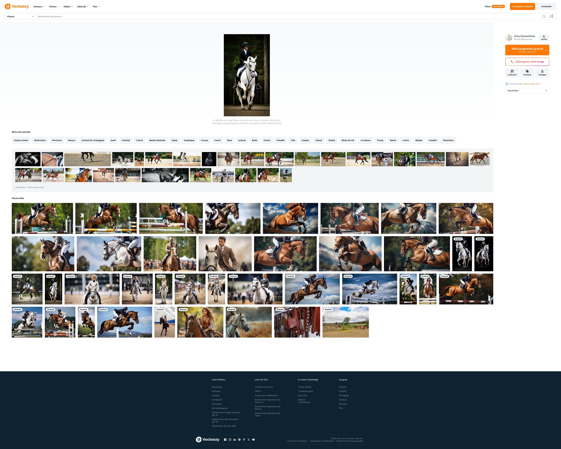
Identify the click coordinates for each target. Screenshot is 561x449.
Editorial (81, 6)
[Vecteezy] (17, 6)
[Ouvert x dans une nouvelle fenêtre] (249, 439)
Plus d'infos (513, 90)
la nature (366, 140)
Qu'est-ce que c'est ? (532, 84)
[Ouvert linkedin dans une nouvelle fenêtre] (234, 439)
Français (343, 404)
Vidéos (67, 6)
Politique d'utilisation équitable (349, 440)
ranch (393, 140)
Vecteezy (216, 391)
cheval (318, 140)
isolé (113, 140)
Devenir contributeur (304, 401)
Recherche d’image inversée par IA (226, 413)
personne (57, 140)
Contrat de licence (264, 387)
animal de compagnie (93, 140)
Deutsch (343, 399)
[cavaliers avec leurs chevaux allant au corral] (346, 322)
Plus (95, 6)
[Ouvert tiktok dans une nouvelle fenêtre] (244, 439)
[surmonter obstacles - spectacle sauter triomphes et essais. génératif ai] (42, 218)
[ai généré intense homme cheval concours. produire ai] (170, 253)
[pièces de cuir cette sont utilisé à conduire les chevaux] (297, 322)
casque (305, 140)
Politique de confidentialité (321, 440)
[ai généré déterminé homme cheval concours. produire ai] (225, 253)
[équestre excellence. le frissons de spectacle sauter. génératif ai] (106, 218)
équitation (448, 140)
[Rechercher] (544, 16)
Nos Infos (302, 395)
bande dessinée (157, 140)
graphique (189, 140)
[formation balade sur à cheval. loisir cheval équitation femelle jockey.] (164, 322)
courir (217, 140)
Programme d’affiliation (266, 395)
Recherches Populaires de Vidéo (267, 414)
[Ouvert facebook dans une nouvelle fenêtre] (225, 439)
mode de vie (348, 140)
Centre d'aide (304, 387)
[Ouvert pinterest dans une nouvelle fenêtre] (239, 439)
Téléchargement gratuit (527, 50)
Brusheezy (217, 387)
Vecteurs (37, 6)
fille (293, 140)
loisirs (405, 140)
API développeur (220, 408)
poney (380, 140)
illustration (40, 140)
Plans (487, 6)
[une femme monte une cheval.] (200, 322)
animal (242, 140)
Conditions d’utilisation (297, 440)
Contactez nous (305, 391)
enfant (332, 140)
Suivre (544, 39)
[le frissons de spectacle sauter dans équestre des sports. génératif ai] (408, 218)
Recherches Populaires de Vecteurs (267, 401)
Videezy (215, 395)
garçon (71, 140)
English (342, 387)
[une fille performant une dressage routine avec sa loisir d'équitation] (92, 289)
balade (419, 140)
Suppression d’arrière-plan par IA (225, 420)
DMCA (258, 391)
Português (344, 395)
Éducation (217, 404)
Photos (52, 6)
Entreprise (217, 399)
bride (254, 140)
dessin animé (21, 140)
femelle (281, 140)
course (204, 140)
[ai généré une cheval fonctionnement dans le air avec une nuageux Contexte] (290, 218)
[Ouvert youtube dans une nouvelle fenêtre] (253, 439)
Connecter (546, 6)
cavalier (433, 140)
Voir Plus (286, 175)
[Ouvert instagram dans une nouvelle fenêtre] (230, 439)
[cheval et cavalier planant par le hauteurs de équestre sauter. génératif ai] (109, 253)
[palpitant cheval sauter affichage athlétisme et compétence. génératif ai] (350, 253)
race (229, 140)
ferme (267, 140)
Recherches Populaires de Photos (267, 407)
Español (343, 391)
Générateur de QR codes (224, 426)
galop (174, 140)
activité (126, 140)
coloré (139, 140)
